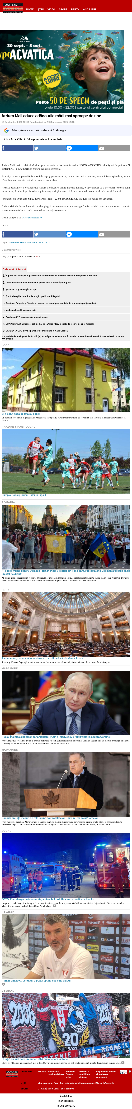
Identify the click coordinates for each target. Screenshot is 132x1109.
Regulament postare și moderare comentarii (106, 1074)
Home (30, 9)
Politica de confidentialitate (56, 1073)
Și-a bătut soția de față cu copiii (21, 289)
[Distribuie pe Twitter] (50, 148)
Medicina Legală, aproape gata (21, 310)
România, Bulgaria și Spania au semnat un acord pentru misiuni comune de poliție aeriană (51, 303)
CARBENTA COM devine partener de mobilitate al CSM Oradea (37, 331)
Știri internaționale (69, 1083)
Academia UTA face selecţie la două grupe (26, 317)
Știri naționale (87, 1083)
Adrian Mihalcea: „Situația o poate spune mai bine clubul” (37, 980)
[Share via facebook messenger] (82, 148)
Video (51, 9)
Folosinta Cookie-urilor (70, 1074)
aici (37, 256)
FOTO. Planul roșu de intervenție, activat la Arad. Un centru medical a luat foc (48, 899)
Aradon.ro (27, 1071)
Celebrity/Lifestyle (105, 1083)
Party (75, 9)
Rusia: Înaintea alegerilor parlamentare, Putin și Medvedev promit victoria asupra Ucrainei (56, 737)
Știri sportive (67, 1089)
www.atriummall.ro (32, 217)
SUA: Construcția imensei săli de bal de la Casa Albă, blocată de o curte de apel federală (50, 324)
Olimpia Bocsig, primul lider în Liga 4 (24, 495)
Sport (63, 9)
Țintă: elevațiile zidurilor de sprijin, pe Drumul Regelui (33, 296)
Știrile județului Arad (48, 1083)
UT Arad (8, 912)
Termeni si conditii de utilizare (84, 1074)
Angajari (89, 9)
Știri (23, 1083)
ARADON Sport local (18, 426)
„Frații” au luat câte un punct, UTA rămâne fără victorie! (35, 1059)
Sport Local (53, 1089)
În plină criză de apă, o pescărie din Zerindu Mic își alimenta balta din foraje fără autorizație (51, 275)
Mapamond (10, 668)
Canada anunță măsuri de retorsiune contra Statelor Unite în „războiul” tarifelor (50, 818)
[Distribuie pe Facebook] (17, 148)
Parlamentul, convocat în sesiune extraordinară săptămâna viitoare (42, 658)
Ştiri (41, 9)
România (8, 502)
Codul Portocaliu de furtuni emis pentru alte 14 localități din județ (38, 282)
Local (6, 345)
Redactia (42, 1071)
